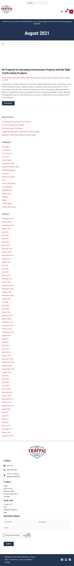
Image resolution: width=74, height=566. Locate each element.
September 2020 (8, 295)
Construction (6, 78)
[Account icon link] (62, 11)
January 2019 (6, 356)
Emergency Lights (8, 163)
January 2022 (6, 252)
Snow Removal (7, 187)
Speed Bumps (7, 190)
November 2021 (7, 255)
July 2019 (5, 339)
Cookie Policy (14, 559)
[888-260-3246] (10, 469)
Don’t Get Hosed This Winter (12, 128)
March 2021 (6, 275)
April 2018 (5, 386)
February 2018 (7, 392)
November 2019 (7, 325)
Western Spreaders (11, 494)
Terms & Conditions (25, 559)
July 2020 (5, 302)
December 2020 (7, 285)
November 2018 (7, 362)
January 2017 (6, 432)
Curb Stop (5, 157)
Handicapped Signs (9, 170)
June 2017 (5, 416)
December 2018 (7, 359)
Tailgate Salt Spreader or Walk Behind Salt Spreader (20, 132)
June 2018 (5, 379)
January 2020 (6, 319)
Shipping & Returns (10, 510)
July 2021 (5, 265)
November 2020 (7, 289)
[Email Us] (8, 465)
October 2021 (7, 259)
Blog (5, 512)
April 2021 (5, 272)
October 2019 (7, 329)
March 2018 (6, 389)
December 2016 (7, 436)
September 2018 (8, 369)
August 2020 (6, 299)
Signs (6, 486)
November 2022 (7, 219)
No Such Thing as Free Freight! (13, 125)
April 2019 (5, 349)
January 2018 (6, 396)
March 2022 (6, 245)
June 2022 (5, 235)
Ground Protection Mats (10, 167)
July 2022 (5, 232)
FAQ (5, 507)
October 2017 (7, 402)
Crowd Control (7, 153)
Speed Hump (6, 193)
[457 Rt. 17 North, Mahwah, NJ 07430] (12, 475)
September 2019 (8, 332)
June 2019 (5, 342)
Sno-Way (7, 497)
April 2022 (5, 242)
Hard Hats (5, 173)
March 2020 (6, 312)
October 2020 (7, 292)
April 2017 (5, 422)
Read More (9, 103)
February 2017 (7, 429)
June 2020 (5, 305)
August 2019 (6, 335)
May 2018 (5, 382)
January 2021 (6, 282)
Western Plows (9, 491)
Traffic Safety (58, 78)
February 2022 (7, 249)
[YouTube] (66, 559)
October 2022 (7, 222)
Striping (43, 78)
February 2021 (7, 279)
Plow (3, 180)
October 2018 (7, 366)
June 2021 (5, 269)
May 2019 (5, 345)
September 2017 (8, 406)
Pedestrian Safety (18, 78)
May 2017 (5, 419)
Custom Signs (7, 160)
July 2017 (5, 412)
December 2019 (7, 322)
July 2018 (5, 376)
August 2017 (6, 409)
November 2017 (7, 399)
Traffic (49, 78)
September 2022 (8, 225)
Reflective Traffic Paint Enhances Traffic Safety (19, 135)
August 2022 (6, 229)
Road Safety (8, 488)
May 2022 (5, 239)
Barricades (6, 147)
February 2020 (7, 315)
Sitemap (7, 562)
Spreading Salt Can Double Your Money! (16, 122)
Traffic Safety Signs (9, 207)
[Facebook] (62, 559)
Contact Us (8, 504)
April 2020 (5, 309)
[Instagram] (70, 559)
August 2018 (6, 372)
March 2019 (6, 352)
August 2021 (6, 262)
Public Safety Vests (33, 78)
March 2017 (6, 426)
